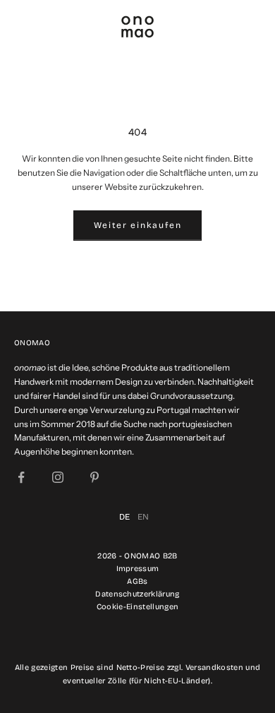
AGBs (137, 581)
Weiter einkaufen (138, 225)
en (143, 517)
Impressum (137, 568)
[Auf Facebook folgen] (21, 477)
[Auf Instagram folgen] (58, 477)
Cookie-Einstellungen (138, 606)
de (124, 517)
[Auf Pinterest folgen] (94, 477)
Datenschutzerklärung (137, 594)
